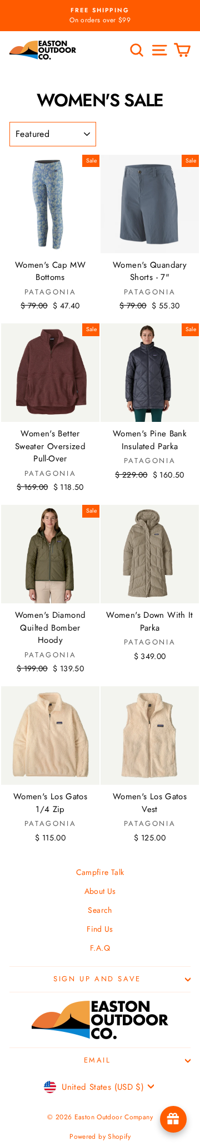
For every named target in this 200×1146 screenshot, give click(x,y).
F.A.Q (100, 947)
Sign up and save (97, 978)
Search (100, 910)
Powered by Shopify (100, 1137)
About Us (100, 891)
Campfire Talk (100, 872)
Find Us (100, 928)
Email (97, 1060)
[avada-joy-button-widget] (173, 1119)
